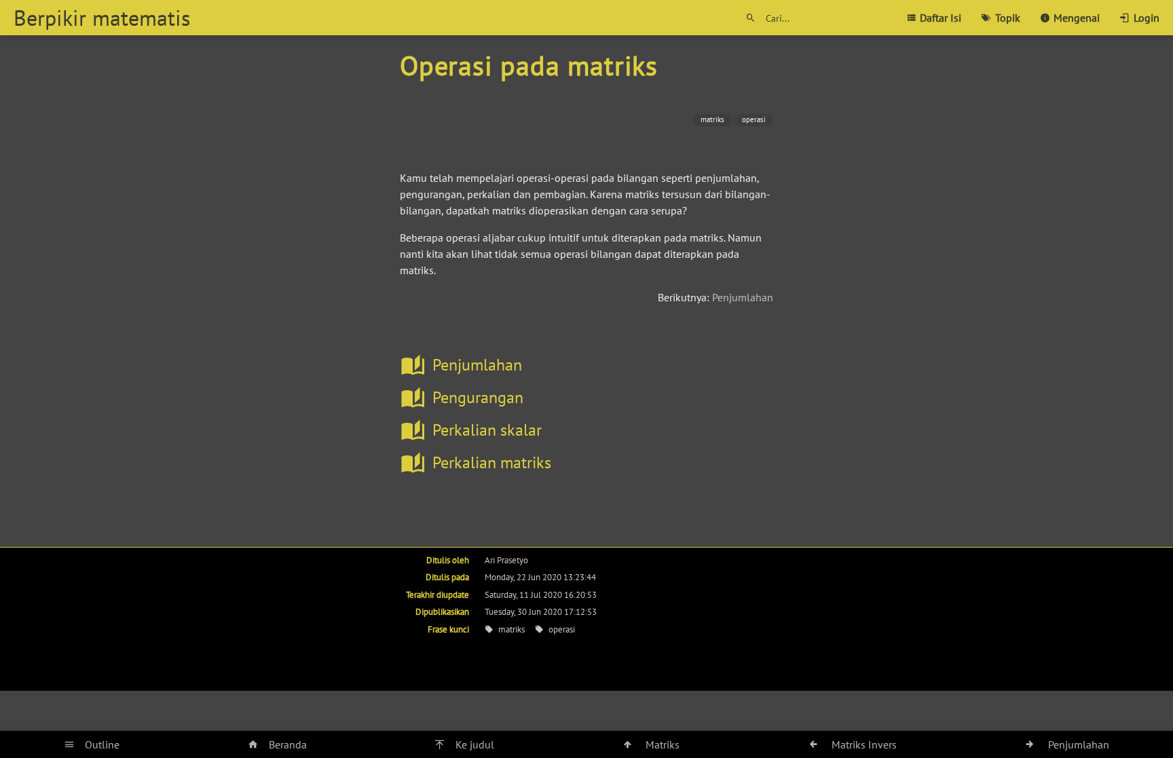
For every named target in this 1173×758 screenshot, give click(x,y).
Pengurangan (477, 397)
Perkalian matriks (491, 462)
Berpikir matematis (102, 17)
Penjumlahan (742, 297)
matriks (712, 119)
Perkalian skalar (487, 429)
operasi (754, 119)
